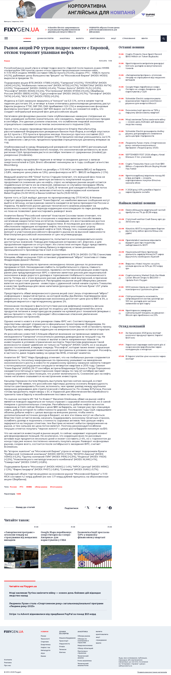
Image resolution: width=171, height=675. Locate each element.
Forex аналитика (85, 661)
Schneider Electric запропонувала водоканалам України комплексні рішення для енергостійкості (64, 30)
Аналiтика (65, 38)
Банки (43, 656)
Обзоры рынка (84, 636)
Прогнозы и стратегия (83, 652)
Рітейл (62, 647)
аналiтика (83, 632)
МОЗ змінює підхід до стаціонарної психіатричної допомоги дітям (144, 288)
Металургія (45, 650)
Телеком (62, 649)
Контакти (8, 660)
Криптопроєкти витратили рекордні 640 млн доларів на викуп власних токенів (145, 65)
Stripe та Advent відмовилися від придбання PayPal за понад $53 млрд (52, 614)
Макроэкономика (85, 645)
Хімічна (62, 652)
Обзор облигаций (85, 648)
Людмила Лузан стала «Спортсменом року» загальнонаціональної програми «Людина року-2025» (56, 605)
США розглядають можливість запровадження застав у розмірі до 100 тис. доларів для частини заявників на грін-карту (145, 300)
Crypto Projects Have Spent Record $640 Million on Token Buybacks (144, 55)
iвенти (144, 38)
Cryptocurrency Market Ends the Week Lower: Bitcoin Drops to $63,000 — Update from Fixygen (145, 277)
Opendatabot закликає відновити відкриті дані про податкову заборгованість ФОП (143, 242)
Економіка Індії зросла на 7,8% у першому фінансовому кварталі (143, 111)
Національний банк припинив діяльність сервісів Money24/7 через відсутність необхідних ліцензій (145, 254)
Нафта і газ (45, 647)
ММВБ (29, 487)
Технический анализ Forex (83, 664)
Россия (13, 487)
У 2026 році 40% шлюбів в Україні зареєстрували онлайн (143, 191)
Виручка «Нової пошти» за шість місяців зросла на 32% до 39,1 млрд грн (144, 266)
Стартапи (45, 642)
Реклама (8, 663)
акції (113, 38)
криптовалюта (97, 38)
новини (27, 38)
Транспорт (63, 641)
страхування (128, 38)
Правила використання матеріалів (152, 672)
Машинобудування (67, 638)
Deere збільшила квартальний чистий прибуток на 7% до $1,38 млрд (145, 211)
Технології (45, 639)
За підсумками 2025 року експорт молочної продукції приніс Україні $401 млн (144, 335)
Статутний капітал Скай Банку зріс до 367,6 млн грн (145, 220)
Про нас (7, 665)
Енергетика (45, 645)
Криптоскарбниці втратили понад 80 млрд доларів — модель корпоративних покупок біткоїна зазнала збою (145, 179)
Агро (43, 653)
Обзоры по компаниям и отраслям (83, 641)
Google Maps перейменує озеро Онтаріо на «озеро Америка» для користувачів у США (143, 89)
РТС (21, 487)
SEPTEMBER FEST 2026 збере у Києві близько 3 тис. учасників (145, 155)
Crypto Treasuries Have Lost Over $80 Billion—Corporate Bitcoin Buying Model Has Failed (146, 166)
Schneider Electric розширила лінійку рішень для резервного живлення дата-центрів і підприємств (145, 133)
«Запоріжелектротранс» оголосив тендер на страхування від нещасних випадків (145, 77)
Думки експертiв (45, 38)
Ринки (7, 61)
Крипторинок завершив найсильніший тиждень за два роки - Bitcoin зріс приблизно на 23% (145, 312)
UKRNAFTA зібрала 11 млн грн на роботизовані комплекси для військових (104, 30)
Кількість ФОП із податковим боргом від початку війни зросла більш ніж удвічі (145, 231)
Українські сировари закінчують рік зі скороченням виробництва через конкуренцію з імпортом (145, 347)
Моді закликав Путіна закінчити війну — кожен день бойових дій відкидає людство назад (55, 594)
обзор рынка (41, 487)
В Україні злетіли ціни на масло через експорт (146, 357)
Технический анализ (83, 657)
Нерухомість (64, 644)
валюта (80, 38)
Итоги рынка (56, 487)
